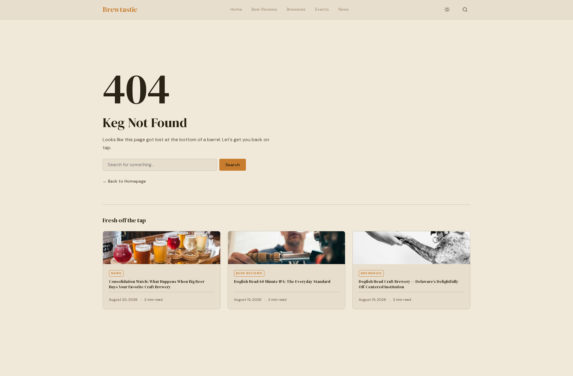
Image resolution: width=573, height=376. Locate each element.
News (343, 9)
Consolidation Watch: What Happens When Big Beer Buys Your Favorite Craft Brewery (156, 284)
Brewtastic (120, 9)
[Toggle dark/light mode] (447, 9)
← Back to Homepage (124, 181)
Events (322, 9)
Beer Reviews (264, 9)
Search (232, 164)
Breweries (296, 9)
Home (236, 9)
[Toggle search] (465, 9)
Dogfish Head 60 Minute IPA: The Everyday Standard (282, 281)
